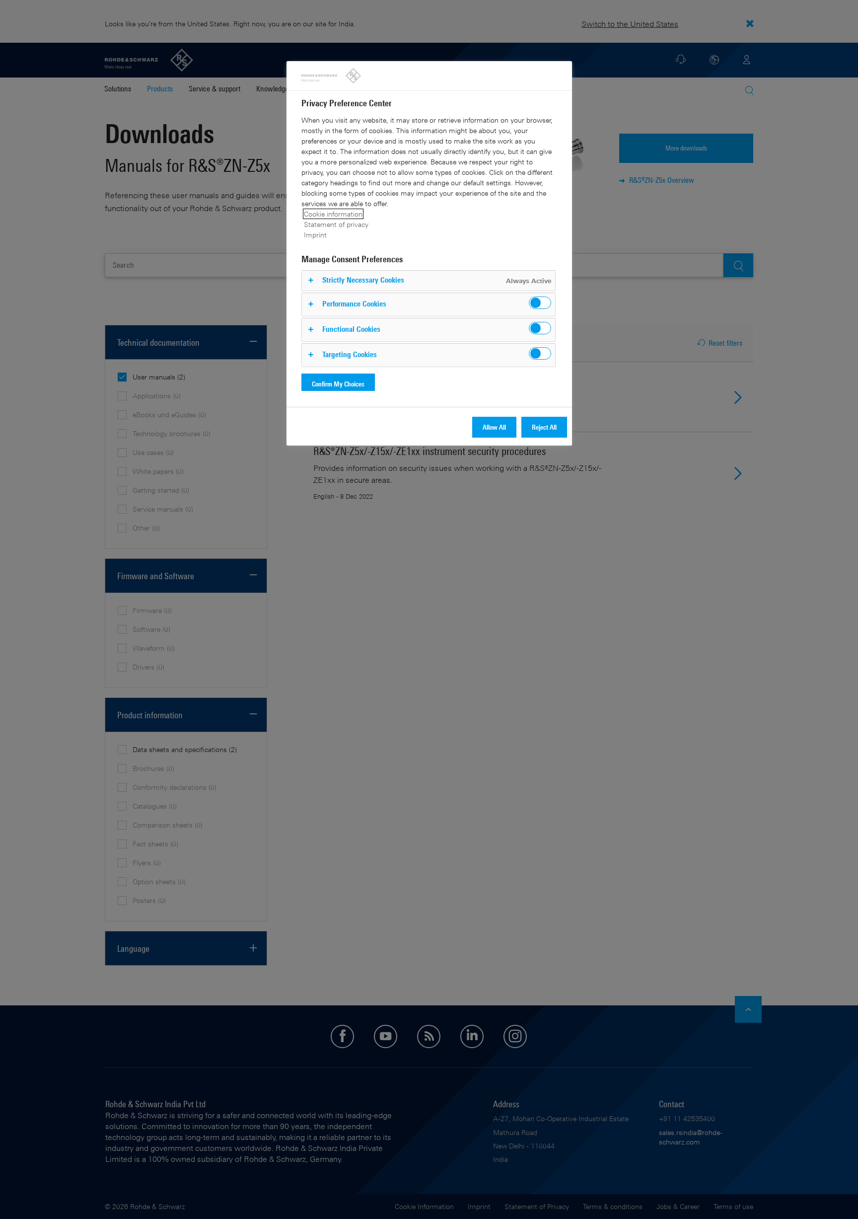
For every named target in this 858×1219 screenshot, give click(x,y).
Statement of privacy (336, 224)
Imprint (315, 234)
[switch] (540, 303)
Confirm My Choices (338, 384)
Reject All (544, 427)
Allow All (494, 427)
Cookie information (333, 214)
